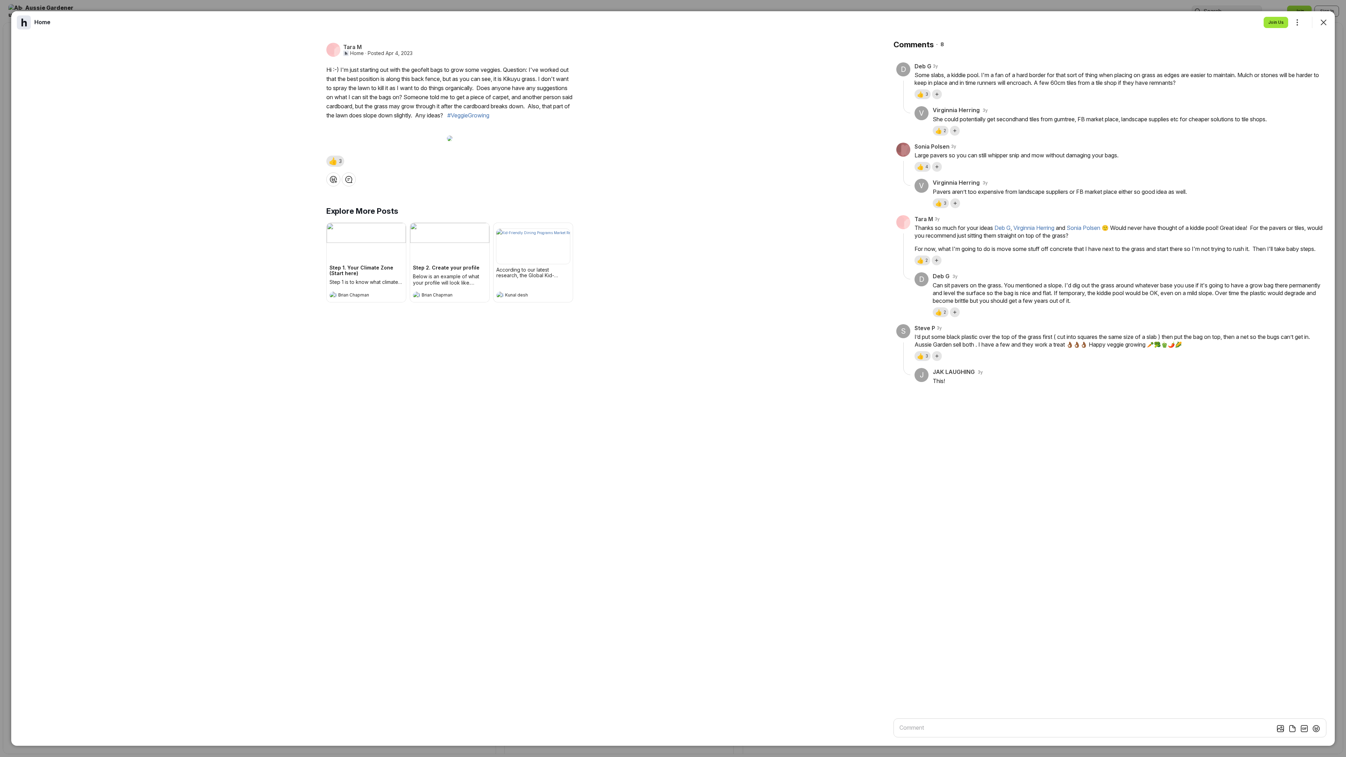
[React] (333, 179)
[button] (335, 161)
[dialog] (673, 378)
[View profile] (332, 295)
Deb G (1002, 227)
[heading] (359, 295)
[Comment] (349, 179)
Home (357, 53)
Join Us (1276, 22)
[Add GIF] (1304, 728)
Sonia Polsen (1083, 227)
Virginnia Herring (1033, 227)
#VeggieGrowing (468, 115)
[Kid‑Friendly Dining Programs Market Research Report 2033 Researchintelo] (533, 246)
